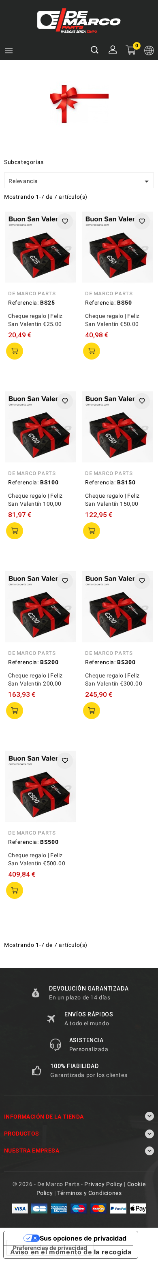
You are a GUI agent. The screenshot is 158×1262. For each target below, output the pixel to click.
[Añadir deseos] (65, 221)
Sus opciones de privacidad (83, 1238)
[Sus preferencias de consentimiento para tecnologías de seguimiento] (50, 1248)
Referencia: (23, 302)
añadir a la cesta (14, 351)
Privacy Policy (103, 1184)
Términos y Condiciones (89, 1193)
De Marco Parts (32, 293)
